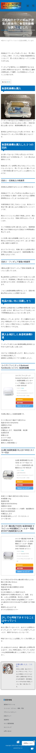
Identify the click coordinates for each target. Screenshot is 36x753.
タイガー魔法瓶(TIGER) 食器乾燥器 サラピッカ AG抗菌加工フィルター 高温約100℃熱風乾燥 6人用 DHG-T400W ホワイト (24, 544)
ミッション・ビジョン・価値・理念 (14, 708)
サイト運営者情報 (9, 723)
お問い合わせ (7, 731)
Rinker (22, 388)
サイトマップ (7, 727)
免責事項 (6, 719)
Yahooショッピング (23, 406)
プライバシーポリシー (10, 712)
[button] (27, 5)
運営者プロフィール (9, 704)
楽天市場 (20, 402)
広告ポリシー (7, 716)
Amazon (20, 399)
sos (21, 748)
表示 (8, 82)
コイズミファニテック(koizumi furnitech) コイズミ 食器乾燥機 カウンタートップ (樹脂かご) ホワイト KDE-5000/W (24, 380)
